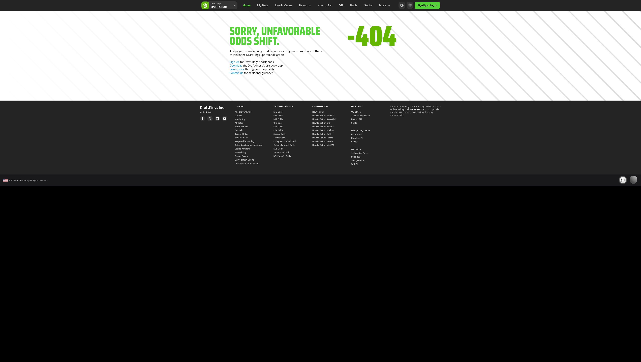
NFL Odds (278, 111)
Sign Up (234, 62)
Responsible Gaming (244, 141)
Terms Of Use (241, 134)
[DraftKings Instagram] (217, 118)
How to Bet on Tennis (322, 141)
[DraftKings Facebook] (202, 118)
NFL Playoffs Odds (282, 156)
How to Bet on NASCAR (323, 145)
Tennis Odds (279, 137)
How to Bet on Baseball (323, 126)
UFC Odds (278, 123)
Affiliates (239, 123)
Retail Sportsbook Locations (248, 145)
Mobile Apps (240, 119)
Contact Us (236, 73)
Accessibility (240, 152)
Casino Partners (242, 148)
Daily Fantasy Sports (244, 159)
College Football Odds (284, 145)
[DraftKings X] (210, 118)
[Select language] (402, 5)
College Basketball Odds (285, 141)
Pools (353, 5)
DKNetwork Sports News (247, 163)
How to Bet (325, 5)
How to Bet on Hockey (323, 130)
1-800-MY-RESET (416, 109)
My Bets (262, 5)
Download (236, 65)
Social (368, 5)
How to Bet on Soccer (322, 137)
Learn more (237, 69)
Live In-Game (283, 5)
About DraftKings (243, 111)
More (382, 5)
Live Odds (278, 148)
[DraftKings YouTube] (224, 118)
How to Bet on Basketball (324, 119)
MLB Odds (278, 119)
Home (247, 5)
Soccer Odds (279, 134)
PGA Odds (278, 130)
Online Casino (241, 156)
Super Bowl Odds (281, 152)
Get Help (239, 130)
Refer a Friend (241, 126)
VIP (341, 5)
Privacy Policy (241, 137)
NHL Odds (278, 126)
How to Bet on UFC (321, 123)
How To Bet (318, 111)
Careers (238, 115)
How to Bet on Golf (321, 134)
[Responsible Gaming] (410, 5)
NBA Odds (278, 115)
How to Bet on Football (323, 115)
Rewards (305, 5)
